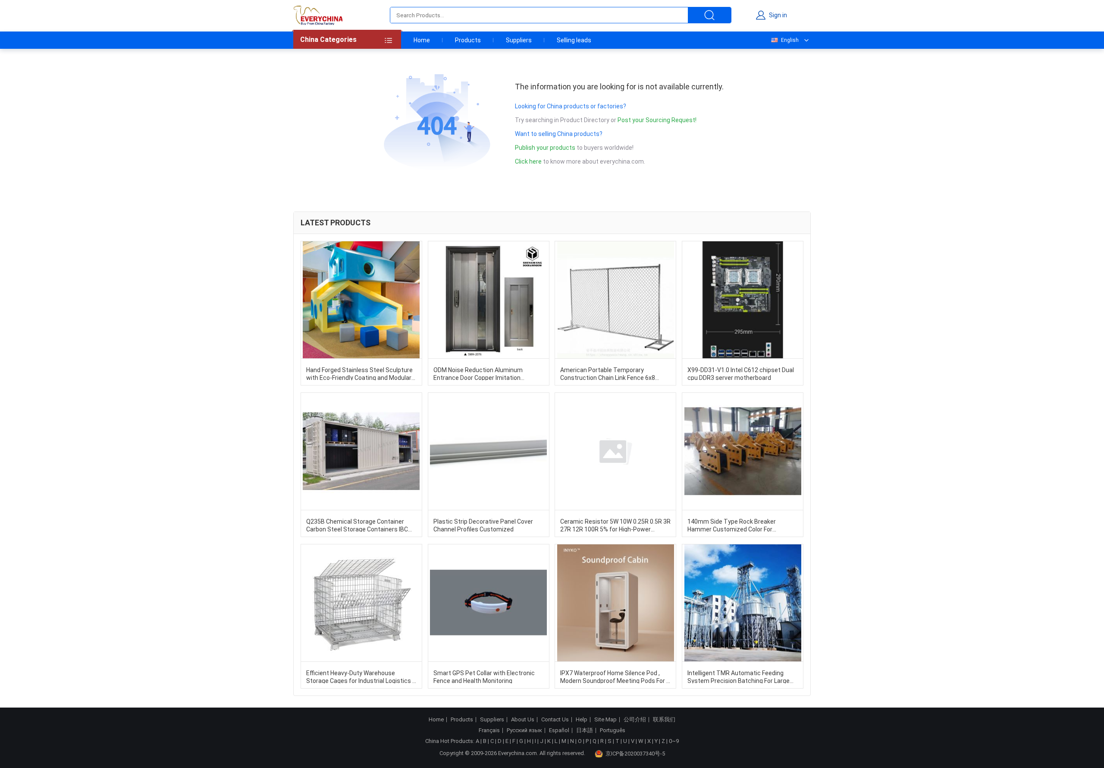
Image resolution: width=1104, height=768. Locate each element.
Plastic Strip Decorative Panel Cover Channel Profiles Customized (483, 525)
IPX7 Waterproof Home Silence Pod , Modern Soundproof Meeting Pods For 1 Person (615, 676)
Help (581, 719)
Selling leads (574, 40)
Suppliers (519, 40)
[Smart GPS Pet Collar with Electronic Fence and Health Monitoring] (488, 602)
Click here (528, 161)
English (790, 40)
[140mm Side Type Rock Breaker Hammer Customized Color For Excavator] (742, 451)
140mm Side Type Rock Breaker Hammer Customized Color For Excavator (731, 525)
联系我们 (664, 719)
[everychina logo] (317, 15)
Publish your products (546, 147)
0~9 (674, 741)
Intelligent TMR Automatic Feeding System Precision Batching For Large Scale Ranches (738, 676)
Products (468, 40)
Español (559, 730)
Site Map (605, 719)
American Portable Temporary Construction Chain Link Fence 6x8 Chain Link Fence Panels (607, 373)
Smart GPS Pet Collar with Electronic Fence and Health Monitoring (484, 676)
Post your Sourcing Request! (657, 120)
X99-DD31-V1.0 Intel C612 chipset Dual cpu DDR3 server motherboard (740, 373)
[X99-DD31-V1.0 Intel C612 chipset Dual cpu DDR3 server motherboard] (742, 299)
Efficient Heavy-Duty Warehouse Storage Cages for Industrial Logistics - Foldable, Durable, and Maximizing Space (360, 676)
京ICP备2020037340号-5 (635, 753)
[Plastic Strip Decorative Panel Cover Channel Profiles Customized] (488, 451)
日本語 (584, 730)
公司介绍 (635, 719)
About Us (522, 719)
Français (489, 730)
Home (422, 40)
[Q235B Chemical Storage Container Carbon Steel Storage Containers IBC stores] (361, 451)
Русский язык (524, 730)
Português (612, 730)
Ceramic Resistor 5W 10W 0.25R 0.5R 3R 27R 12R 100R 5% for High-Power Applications (615, 525)
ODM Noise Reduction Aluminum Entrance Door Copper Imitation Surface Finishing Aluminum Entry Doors (480, 373)
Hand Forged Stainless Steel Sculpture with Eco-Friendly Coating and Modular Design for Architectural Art (359, 373)
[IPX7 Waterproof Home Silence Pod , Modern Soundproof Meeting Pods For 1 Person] (615, 602)
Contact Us (555, 719)
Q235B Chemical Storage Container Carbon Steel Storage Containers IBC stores (357, 525)
